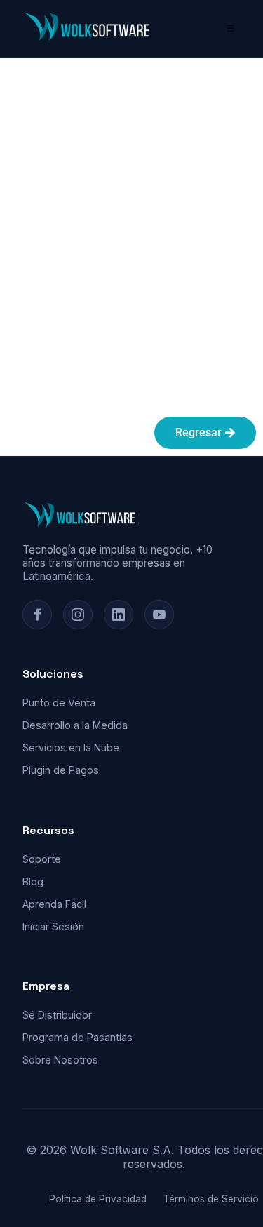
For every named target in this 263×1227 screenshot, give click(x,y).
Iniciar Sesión (53, 926)
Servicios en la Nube (70, 747)
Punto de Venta (58, 703)
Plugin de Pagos (60, 770)
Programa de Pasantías (77, 1037)
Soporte (41, 859)
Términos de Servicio (211, 1199)
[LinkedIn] (118, 614)
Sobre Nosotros (60, 1060)
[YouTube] (159, 614)
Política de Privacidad (98, 1199)
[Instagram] (78, 614)
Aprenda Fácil (54, 904)
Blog (32, 881)
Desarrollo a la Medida (75, 725)
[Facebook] (37, 614)
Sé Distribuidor (57, 1015)
